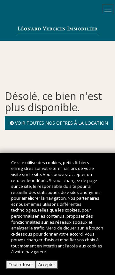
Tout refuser (21, 264)
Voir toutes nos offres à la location (61, 123)
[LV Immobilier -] (57, 29)
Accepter (46, 264)
